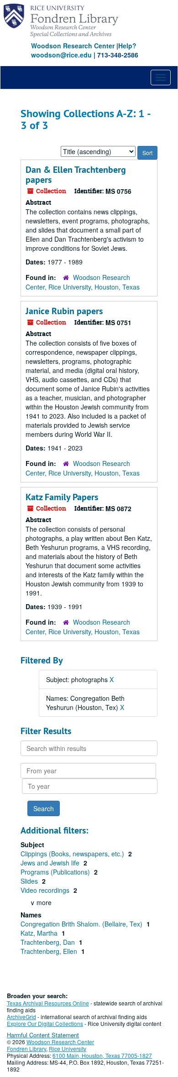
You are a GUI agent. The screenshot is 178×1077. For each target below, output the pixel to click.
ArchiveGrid (21, 1016)
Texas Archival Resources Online (48, 1003)
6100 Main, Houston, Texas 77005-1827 (102, 1055)
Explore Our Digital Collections (45, 1023)
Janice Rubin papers (64, 311)
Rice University (67, 1048)
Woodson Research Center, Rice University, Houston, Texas (83, 282)
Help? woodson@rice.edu (83, 50)
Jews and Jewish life (51, 862)
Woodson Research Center (73, 45)
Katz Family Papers (62, 497)
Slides (30, 880)
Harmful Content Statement (43, 1034)
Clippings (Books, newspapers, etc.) (73, 853)
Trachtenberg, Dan (49, 942)
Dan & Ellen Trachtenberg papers (76, 175)
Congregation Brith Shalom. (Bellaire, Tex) (82, 923)
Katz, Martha (40, 932)
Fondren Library (26, 1048)
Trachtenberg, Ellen (50, 951)
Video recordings (46, 890)
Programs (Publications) (56, 871)
